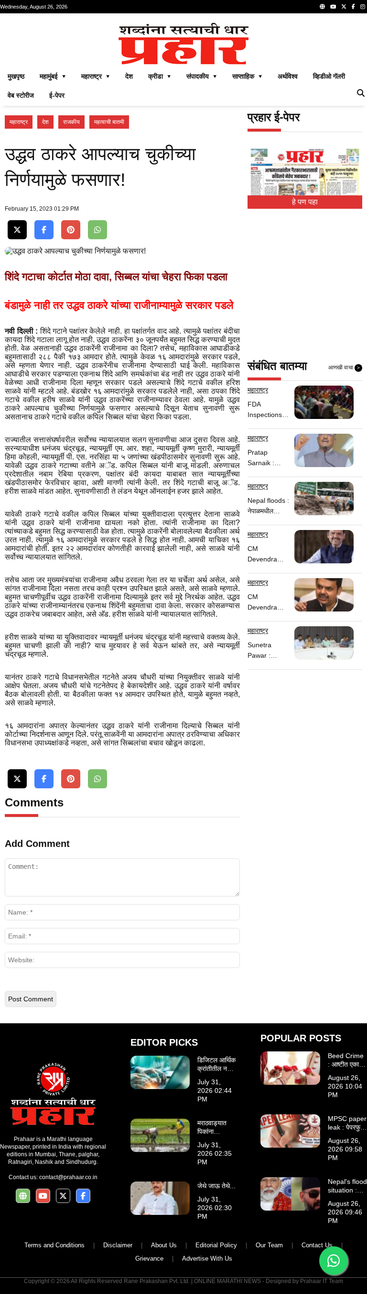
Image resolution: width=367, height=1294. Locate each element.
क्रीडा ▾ (159, 76)
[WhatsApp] (97, 230)
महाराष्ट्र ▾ (95, 76)
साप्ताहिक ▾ (247, 76)
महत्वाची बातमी (109, 122)
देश (129, 76)
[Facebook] (353, 7)
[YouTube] (333, 7)
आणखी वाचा (344, 367)
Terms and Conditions (54, 1245)
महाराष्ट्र (19, 122)
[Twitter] (343, 7)
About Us (164, 1245)
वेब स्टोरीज (21, 95)
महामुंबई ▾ (53, 76)
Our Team (269, 1245)
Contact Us (317, 1245)
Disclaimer (117, 1245)
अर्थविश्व (288, 76)
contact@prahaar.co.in (68, 1177)
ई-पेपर (57, 95)
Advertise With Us (207, 1258)
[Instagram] (362, 7)
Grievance (149, 1258)
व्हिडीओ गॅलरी (329, 76)
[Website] (322, 7)
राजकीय (71, 122)
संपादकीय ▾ (201, 76)
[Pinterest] (70, 230)
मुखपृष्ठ (16, 76)
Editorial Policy (216, 1245)
